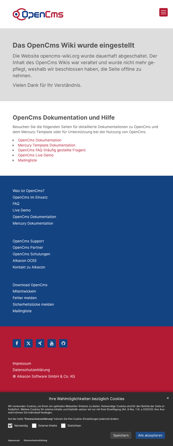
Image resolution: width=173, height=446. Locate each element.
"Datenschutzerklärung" (39, 418)
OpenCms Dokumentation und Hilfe (64, 117)
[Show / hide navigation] (163, 12)
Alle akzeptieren (150, 435)
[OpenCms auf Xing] (40, 343)
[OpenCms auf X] (28, 343)
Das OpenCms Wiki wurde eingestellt (73, 45)
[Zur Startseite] (38, 14)
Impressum (14, 440)
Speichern (121, 435)
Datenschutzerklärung (35, 440)
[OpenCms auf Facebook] (17, 343)
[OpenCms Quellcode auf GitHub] (63, 343)
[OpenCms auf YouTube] (51, 343)
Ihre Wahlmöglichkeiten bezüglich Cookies (86, 398)
